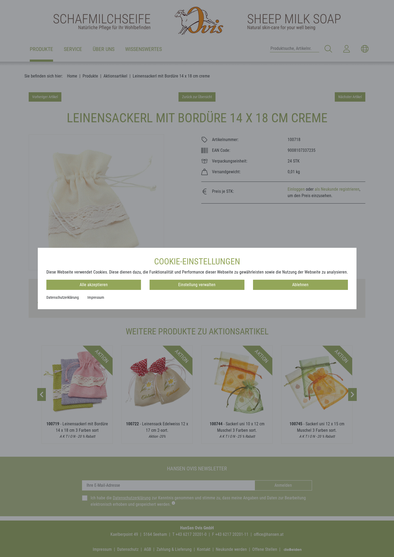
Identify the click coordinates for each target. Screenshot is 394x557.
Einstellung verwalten (196, 284)
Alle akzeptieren (94, 284)
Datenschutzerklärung (62, 297)
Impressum (95, 297)
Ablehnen (300, 284)
